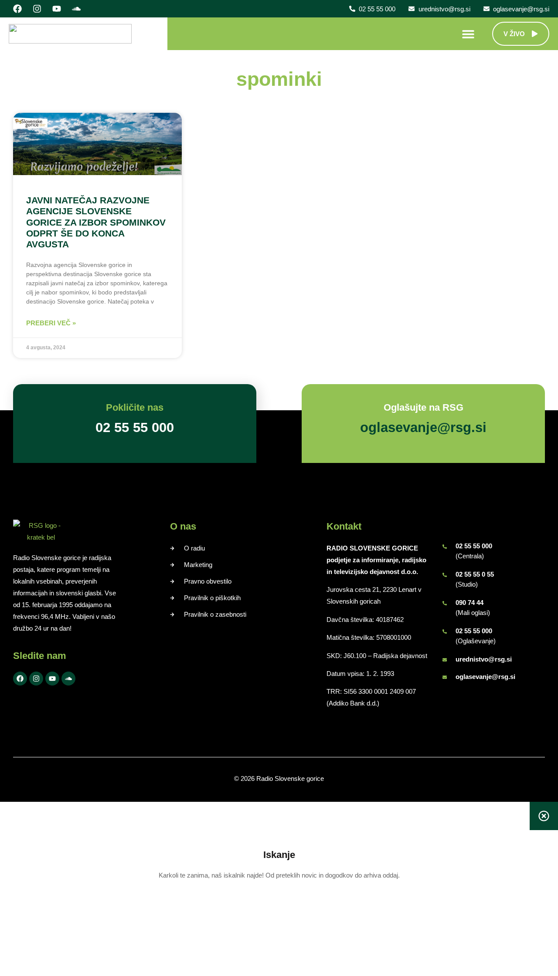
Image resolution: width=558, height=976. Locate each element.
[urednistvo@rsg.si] (444, 659)
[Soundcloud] (76, 8)
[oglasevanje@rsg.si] (444, 677)
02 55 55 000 (474, 546)
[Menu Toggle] (468, 34)
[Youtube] (56, 8)
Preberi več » (51, 323)
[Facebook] (17, 8)
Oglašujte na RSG (423, 407)
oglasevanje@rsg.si (485, 676)
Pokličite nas (134, 407)
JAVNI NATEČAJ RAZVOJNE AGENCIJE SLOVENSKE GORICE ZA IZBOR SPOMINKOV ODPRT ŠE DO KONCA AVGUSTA (96, 222)
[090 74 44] (444, 603)
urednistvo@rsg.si (484, 659)
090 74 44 (469, 602)
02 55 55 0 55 (475, 574)
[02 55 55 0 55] (444, 575)
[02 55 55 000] (444, 546)
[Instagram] (37, 8)
